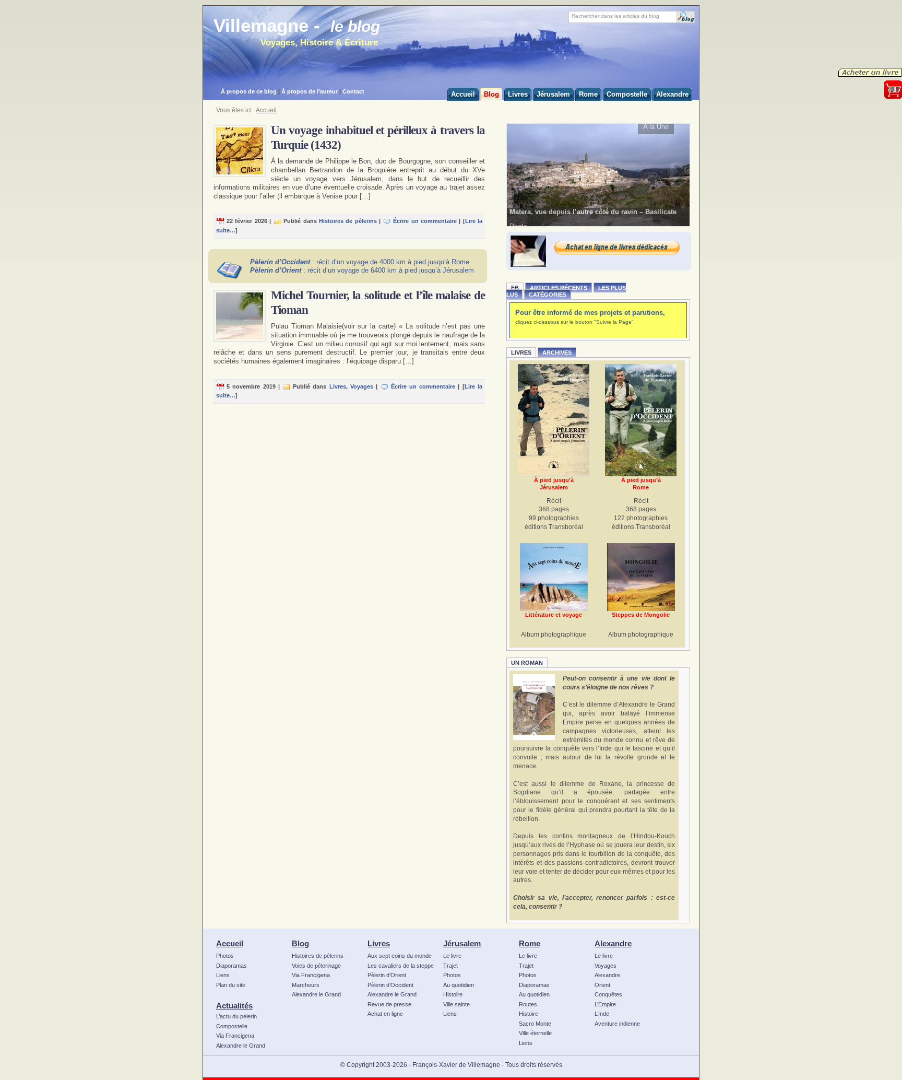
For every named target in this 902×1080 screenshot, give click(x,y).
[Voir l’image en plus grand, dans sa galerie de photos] (598, 174)
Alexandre (613, 943)
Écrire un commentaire (425, 221)
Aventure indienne (617, 1023)
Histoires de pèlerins (348, 221)
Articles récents (558, 288)
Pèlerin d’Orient (386, 975)
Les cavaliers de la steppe (400, 965)
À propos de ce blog (249, 91)
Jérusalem (462, 943)
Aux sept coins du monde (399, 956)
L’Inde (602, 1014)
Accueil (266, 110)
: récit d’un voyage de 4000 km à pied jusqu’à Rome (359, 262)
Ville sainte (456, 1004)
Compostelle (231, 1026)
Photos (225, 956)
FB (515, 288)
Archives (557, 352)
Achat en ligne (385, 1014)
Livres (337, 386)
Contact (353, 91)
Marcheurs (305, 985)
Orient (602, 985)
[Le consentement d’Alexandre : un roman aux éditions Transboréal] (534, 707)
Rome (529, 943)
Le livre (452, 956)
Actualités (234, 1005)
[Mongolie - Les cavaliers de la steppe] (641, 577)
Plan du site (230, 985)
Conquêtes (608, 994)
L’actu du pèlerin (236, 1016)
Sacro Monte (535, 1023)
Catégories (547, 294)
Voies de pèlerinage (316, 965)
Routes (528, 1004)
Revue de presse (389, 1004)
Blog (300, 943)
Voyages (361, 386)
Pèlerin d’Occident (390, 985)
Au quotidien (458, 985)
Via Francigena (235, 1035)
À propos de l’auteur (309, 91)
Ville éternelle (535, 1033)
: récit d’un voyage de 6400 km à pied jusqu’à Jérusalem (362, 270)
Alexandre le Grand (240, 1045)
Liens (223, 975)
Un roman (527, 663)
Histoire (452, 994)
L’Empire (605, 1004)
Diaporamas (231, 965)
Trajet (450, 965)
